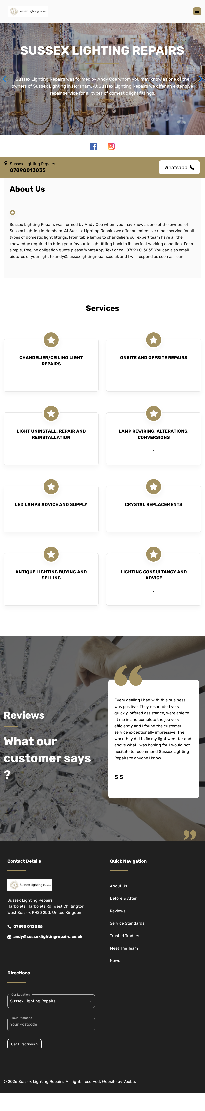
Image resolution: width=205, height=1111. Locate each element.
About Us (118, 886)
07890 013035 (28, 926)
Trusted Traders (124, 935)
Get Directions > (24, 1044)
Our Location (21, 994)
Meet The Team (124, 948)
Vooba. (130, 1081)
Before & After (123, 898)
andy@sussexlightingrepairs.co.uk (48, 936)
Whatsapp (176, 167)
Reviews (118, 910)
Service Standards (127, 923)
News (115, 960)
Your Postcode (22, 1018)
